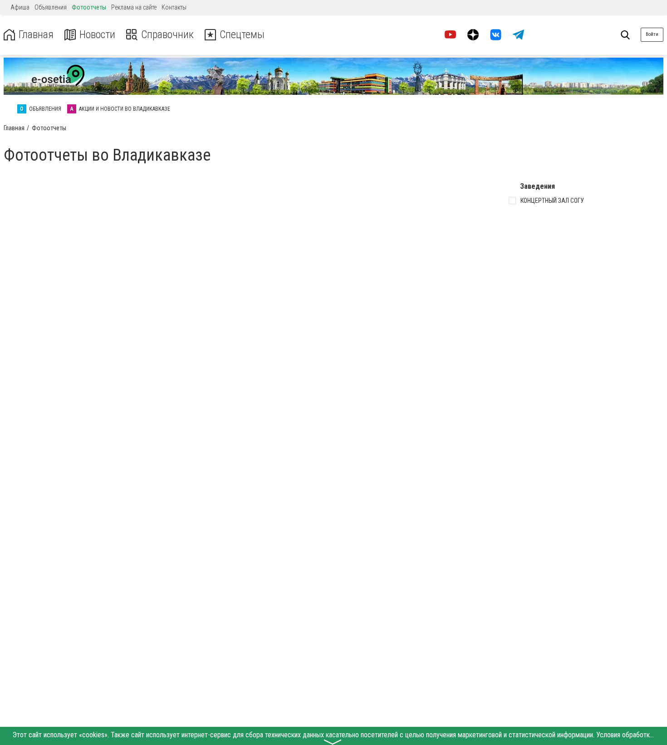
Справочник (167, 35)
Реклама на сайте (134, 7)
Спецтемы (242, 35)
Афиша (19, 7)
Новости (97, 35)
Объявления (50, 7)
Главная (36, 35)
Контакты (174, 7)
